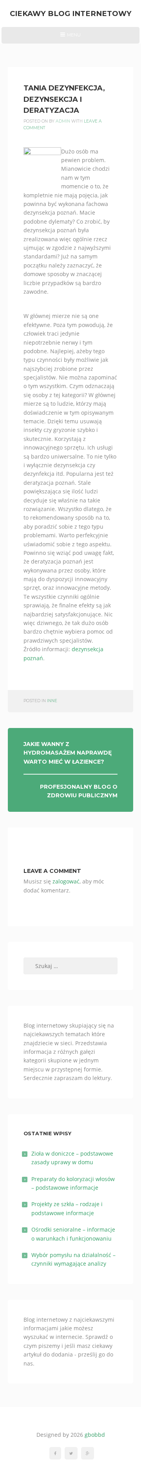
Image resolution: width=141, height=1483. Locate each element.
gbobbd (95, 1434)
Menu (70, 37)
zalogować (66, 881)
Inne (52, 700)
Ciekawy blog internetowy (71, 13)
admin (63, 121)
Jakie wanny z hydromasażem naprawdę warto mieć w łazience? (68, 753)
